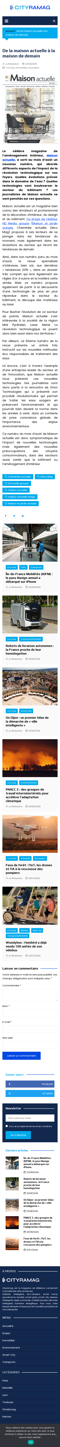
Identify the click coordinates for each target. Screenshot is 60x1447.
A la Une (10, 67)
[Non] (56, 1435)
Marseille (7, 1387)
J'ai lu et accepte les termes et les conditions (30, 1126)
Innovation (33, 67)
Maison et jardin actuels (22, 503)
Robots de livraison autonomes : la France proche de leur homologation (30, 649)
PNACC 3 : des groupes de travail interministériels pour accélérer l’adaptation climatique (27, 795)
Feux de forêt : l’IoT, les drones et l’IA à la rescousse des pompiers (29, 869)
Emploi (6, 1333)
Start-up (37, 930)
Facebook (5, 516)
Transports (36, 567)
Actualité (25, 858)
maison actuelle (17, 490)
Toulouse (7, 1402)
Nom (6, 1006)
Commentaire (11, 985)
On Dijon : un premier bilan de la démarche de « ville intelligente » (27, 721)
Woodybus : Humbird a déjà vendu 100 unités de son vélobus (26, 946)
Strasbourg (9, 1409)
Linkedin (23, 516)
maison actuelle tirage (21, 496)
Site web (7, 1037)
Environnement (28, 782)
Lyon (5, 1395)
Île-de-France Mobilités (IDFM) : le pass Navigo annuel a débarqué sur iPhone (29, 577)
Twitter (14, 516)
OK (30, 1442)
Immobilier (21, 67)
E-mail (7, 1022)
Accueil (10, 31)
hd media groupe (18, 483)
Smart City (26, 710)
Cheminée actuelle (19, 476)
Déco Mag (46, 476)
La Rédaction (12, 63)
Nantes (24, 930)
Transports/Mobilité (31, 639)
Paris (23, 567)
